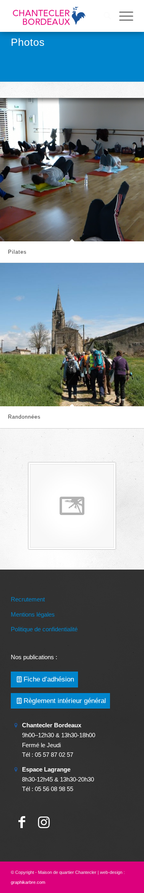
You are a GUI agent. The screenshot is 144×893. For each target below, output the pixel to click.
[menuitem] (103, 16)
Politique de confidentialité (44, 629)
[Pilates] (72, 169)
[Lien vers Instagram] (44, 822)
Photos (28, 42)
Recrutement (28, 599)
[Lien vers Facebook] (22, 822)
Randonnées (24, 417)
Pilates (17, 252)
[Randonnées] (72, 334)
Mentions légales (33, 614)
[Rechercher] (103, 16)
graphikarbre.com (28, 882)
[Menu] (122, 16)
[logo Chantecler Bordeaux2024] (60, 16)
